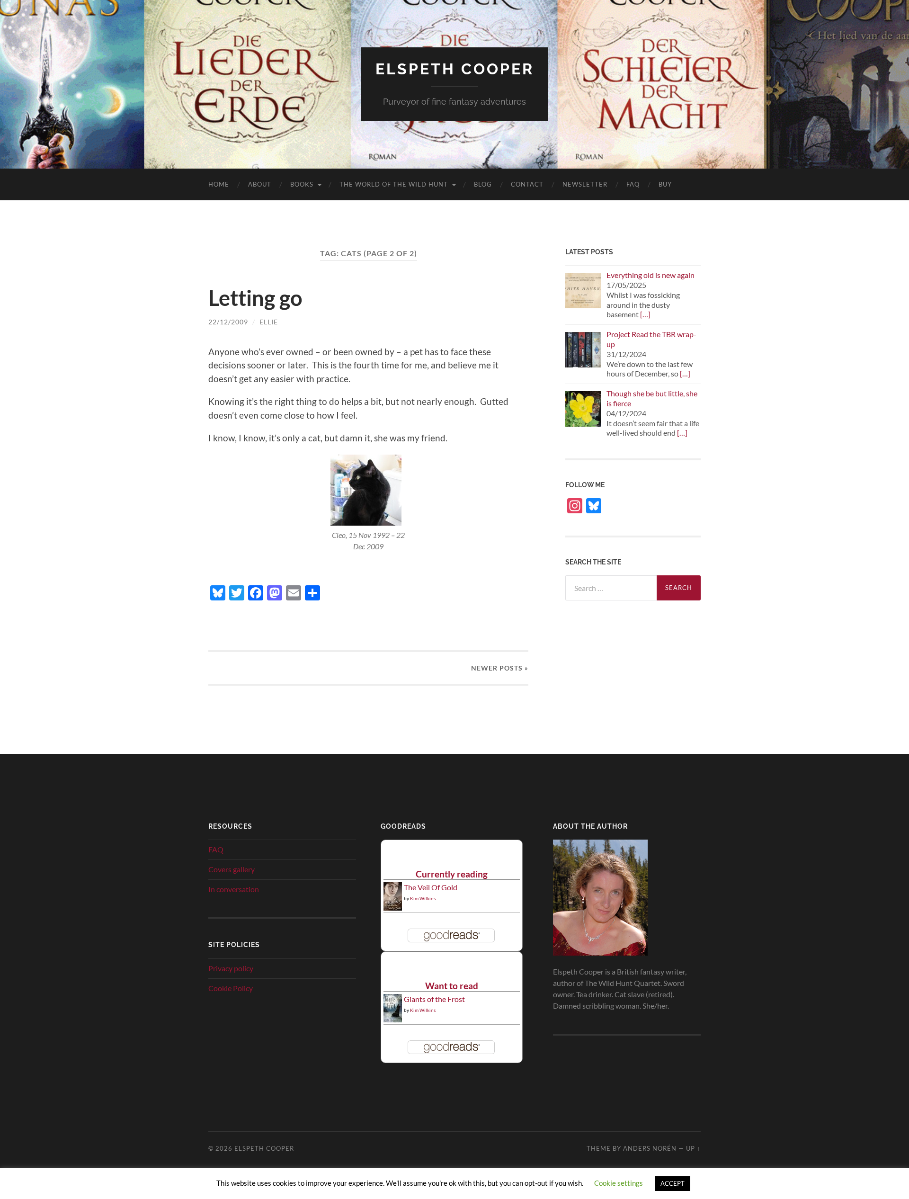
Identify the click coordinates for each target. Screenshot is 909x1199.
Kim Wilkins (423, 898)
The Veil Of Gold (430, 887)
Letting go (255, 298)
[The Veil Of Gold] (392, 907)
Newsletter (584, 184)
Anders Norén (650, 1148)
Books (301, 184)
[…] (645, 314)
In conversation (233, 889)
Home (218, 184)
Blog (483, 184)
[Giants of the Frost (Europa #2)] (392, 1020)
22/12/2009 (228, 322)
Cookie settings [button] (618, 1183)
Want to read (451, 985)
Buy (665, 184)
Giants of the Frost (434, 998)
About (259, 184)
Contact (527, 184)
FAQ (633, 184)
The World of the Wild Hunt (393, 184)
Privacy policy (230, 968)
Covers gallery (231, 869)
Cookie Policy (230, 988)
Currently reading (452, 873)
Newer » (499, 668)
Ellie (268, 322)
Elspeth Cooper (454, 69)
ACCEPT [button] (672, 1183)
